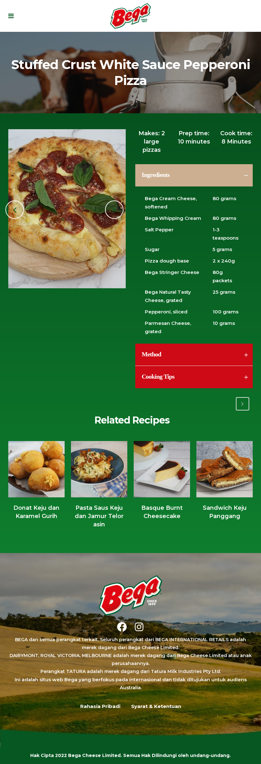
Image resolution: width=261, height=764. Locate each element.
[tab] (194, 175)
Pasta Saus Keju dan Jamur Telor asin (99, 516)
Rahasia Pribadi (100, 706)
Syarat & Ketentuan (156, 706)
